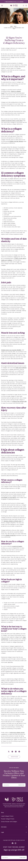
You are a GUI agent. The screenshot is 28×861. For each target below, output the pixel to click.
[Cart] (26, 5)
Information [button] (4, 827)
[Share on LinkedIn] (15, 751)
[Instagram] (15, 843)
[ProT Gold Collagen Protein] (14, 799)
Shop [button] (2, 812)
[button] (2, 5)
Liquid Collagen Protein (7, 816)
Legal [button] (2, 832)
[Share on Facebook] (19, 751)
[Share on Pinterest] (12, 751)
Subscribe (21, 785)
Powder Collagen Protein (7, 819)
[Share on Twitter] (8, 751)
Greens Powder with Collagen (9, 821)
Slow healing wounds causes (18, 425)
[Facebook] (12, 843)
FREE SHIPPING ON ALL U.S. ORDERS (15, 1)
